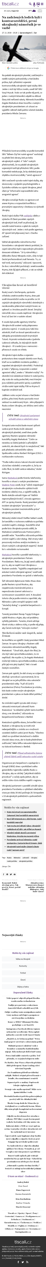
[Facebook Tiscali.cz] (18, 1262)
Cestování (9, 1216)
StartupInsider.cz (23, 1232)
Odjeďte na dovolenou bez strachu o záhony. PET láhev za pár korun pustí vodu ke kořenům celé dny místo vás (23, 1119)
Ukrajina (34, 858)
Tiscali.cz (12, 1213)
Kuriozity (23, 966)
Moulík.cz (12, 1226)
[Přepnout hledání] (30, 4)
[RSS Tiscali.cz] (27, 1262)
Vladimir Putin (8, 484)
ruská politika (12, 861)
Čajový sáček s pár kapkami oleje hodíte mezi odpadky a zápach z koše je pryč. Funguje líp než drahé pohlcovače (23, 1139)
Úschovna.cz (26, 1223)
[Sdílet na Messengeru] (7, 874)
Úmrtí (23, 980)
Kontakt (9, 1258)
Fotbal (23, 973)
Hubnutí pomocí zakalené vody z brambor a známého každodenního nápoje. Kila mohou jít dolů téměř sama (23, 1049)
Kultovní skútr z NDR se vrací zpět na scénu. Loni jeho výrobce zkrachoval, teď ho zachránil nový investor (23, 1129)
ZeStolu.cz (15, 1220)
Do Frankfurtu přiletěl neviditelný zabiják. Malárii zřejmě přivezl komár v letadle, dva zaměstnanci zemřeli (23, 1075)
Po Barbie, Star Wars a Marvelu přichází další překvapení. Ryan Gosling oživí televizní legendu (23, 1066)
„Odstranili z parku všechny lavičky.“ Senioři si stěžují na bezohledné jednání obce (23, 1169)
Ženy (35, 1213)
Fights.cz (22, 1226)
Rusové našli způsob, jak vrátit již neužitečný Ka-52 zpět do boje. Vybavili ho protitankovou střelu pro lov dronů (23, 1159)
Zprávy (21, 1213)
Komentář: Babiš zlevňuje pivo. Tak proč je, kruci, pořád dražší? (11, 886)
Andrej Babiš (23, 1182)
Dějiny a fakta (23, 986)
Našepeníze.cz (21, 1229)
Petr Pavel (23, 1186)
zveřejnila (28, 215)
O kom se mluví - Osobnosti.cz (23, 1176)
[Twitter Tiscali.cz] (23, 1262)
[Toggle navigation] (42, 4)
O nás (15, 1258)
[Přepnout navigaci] (34, 4)
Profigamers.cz (33, 1216)
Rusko (9, 858)
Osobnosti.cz (28, 1220)
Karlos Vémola (23, 1203)
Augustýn (15, 11)
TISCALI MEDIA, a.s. (20, 1256)
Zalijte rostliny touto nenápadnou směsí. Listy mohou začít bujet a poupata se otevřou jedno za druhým (23, 1015)
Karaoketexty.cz (11, 1223)
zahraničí (26, 858)
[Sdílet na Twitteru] (11, 874)
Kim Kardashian (23, 1199)
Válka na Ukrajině (23, 959)
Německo (17, 858)
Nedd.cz (37, 1223)
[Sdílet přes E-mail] (14, 874)
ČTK (9, 866)
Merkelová (12, 477)
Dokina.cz (32, 1226)
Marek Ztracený (23, 1207)
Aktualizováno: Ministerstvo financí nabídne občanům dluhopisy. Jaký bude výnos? (35, 887)
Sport (28, 1213)
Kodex (19, 1258)
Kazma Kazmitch (23, 1194)
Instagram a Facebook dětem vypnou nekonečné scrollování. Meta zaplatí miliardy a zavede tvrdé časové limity (23, 1032)
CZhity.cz (9, 1229)
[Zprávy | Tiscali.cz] (10, 4)
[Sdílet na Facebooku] (3, 874)
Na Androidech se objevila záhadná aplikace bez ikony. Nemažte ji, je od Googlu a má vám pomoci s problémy (23, 1149)
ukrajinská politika (25, 861)
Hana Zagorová (23, 1190)
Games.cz (19, 1216)
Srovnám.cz (34, 1229)
